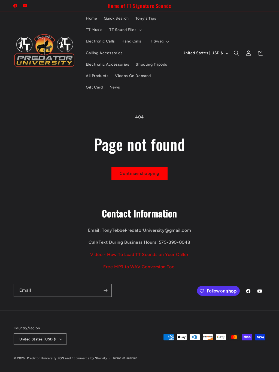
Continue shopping (139, 173)
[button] (125, 30)
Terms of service (125, 358)
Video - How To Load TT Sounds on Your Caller (139, 254)
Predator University (42, 358)
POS (61, 358)
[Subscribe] (105, 290)
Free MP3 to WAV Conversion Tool (139, 266)
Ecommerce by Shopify (89, 358)
